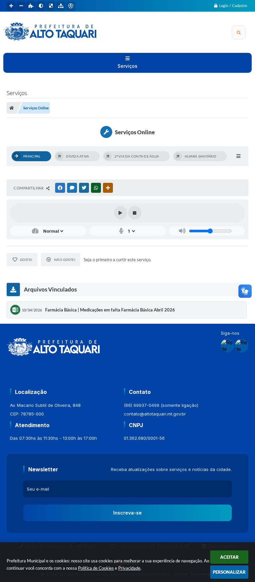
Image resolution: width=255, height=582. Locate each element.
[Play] (120, 212)
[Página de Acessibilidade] (70, 6)
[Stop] (134, 212)
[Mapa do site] (60, 6)
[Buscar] (238, 32)
